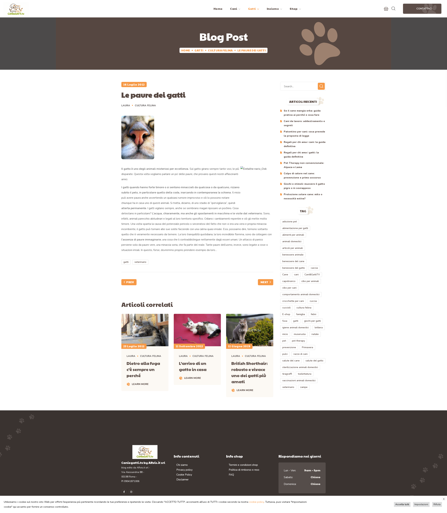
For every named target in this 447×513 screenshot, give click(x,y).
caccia (314, 268)
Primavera (307, 347)
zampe (303, 387)
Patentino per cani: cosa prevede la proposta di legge (304, 133)
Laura (125, 105)
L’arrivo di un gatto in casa (193, 366)
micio (285, 334)
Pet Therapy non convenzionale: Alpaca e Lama (304, 165)
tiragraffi (287, 374)
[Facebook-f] (124, 492)
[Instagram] (131, 492)
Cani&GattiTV (312, 274)
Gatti (199, 50)
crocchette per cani (293, 301)
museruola (300, 334)
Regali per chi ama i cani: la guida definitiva (304, 144)
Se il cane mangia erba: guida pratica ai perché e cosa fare (302, 113)
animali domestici (291, 241)
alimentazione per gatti (295, 228)
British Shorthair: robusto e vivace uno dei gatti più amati (249, 372)
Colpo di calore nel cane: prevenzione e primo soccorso (302, 175)
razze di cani (300, 354)
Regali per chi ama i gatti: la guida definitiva (301, 154)
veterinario (140, 262)
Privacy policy (184, 470)
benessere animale (292, 254)
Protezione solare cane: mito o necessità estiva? (303, 196)
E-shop (286, 314)
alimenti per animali (293, 234)
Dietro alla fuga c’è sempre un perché (143, 369)
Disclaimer (182, 479)
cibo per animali (310, 281)
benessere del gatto (293, 268)
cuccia (313, 301)
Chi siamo (182, 465)
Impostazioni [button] (421, 504)
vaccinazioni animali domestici (299, 380)
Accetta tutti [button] (402, 504)
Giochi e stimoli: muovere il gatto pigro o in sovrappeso (304, 186)
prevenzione (289, 347)
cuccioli (286, 307)
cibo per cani (289, 287)
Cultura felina (220, 50)
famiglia (300, 314)
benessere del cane (293, 261)
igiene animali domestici (295, 327)
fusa (284, 321)
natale (315, 334)
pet (284, 340)
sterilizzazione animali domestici (300, 367)
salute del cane (291, 360)
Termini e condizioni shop (243, 465)
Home (185, 50)
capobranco (288, 281)
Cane (285, 274)
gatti (126, 262)
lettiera (319, 327)
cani (296, 274)
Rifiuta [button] (437, 504)
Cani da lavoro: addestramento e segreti (304, 123)
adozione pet (289, 221)
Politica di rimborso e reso (244, 470)
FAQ (231, 474)
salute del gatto (314, 360)
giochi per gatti (312, 321)
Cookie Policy (184, 474)
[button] (386, 8)
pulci (285, 354)
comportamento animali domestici (301, 294)
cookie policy (256, 502)
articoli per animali (292, 248)
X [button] (444, 499)
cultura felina (303, 307)
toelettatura (304, 374)
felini (313, 314)
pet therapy (298, 340)
